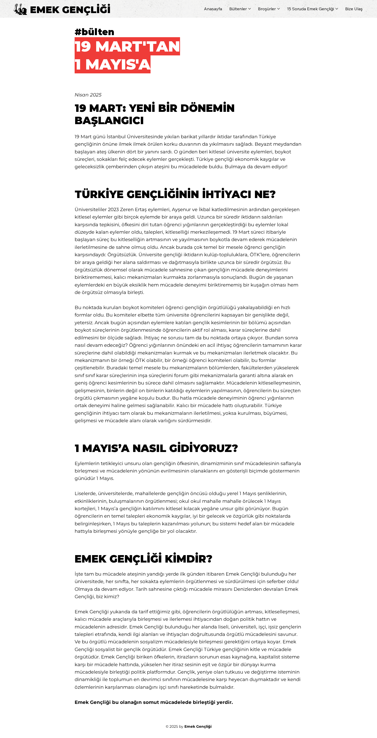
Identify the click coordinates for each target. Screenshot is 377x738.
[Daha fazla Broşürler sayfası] (278, 8)
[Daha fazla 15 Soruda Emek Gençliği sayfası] (336, 8)
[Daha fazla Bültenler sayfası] (249, 8)
